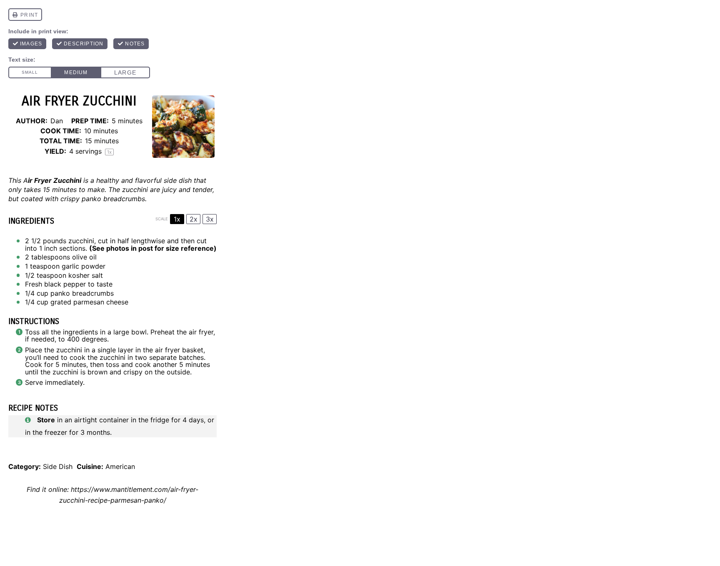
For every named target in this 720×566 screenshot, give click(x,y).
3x (210, 219)
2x (194, 219)
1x (177, 219)
